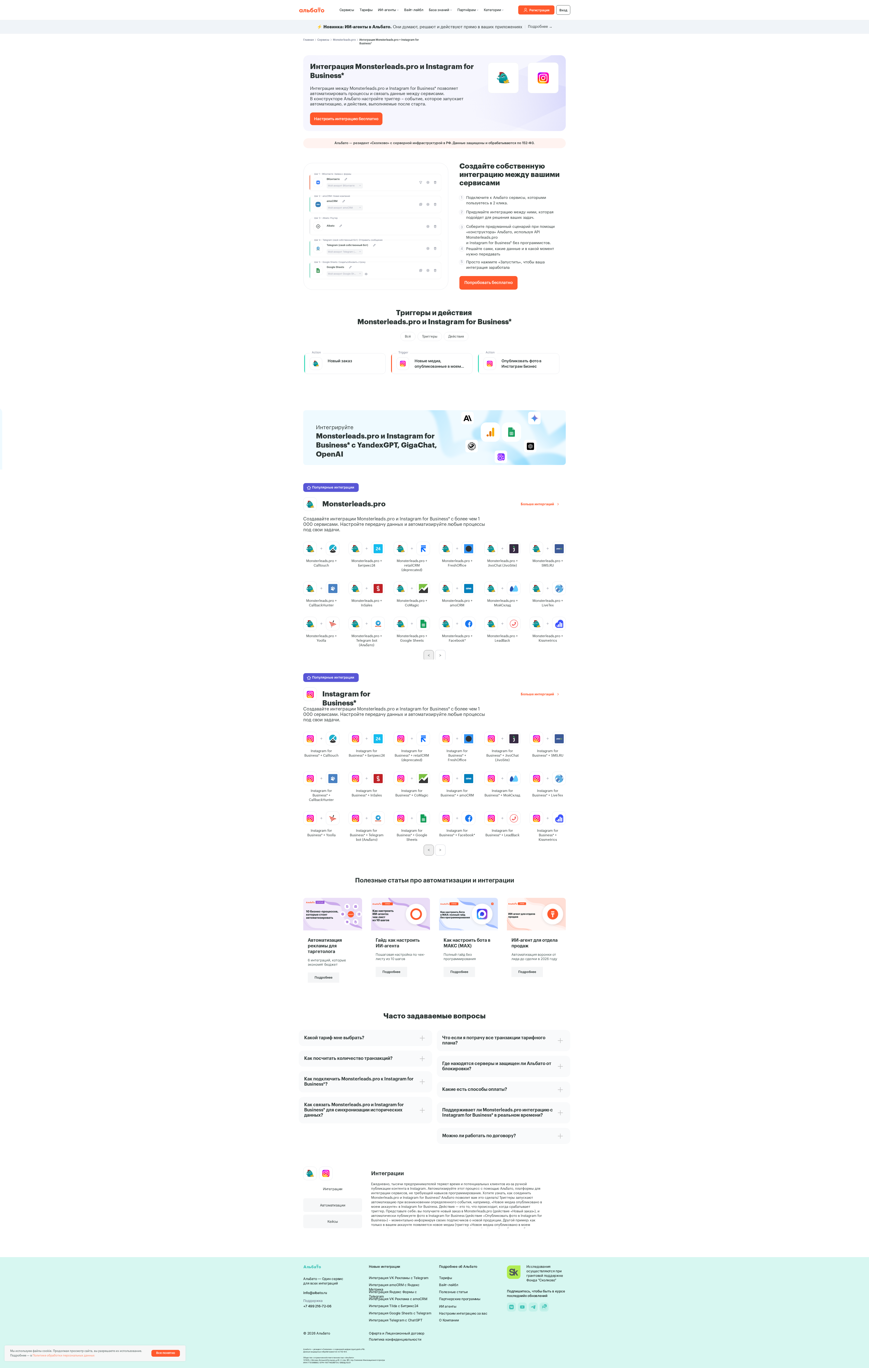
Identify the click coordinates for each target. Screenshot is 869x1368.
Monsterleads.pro (344, 39)
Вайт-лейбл (413, 10)
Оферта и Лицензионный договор (396, 1333)
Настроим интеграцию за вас (463, 1313)
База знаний (439, 10)
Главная (308, 39)
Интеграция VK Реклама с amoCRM (398, 1299)
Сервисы (346, 10)
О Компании (449, 1320)
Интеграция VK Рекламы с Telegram (398, 1278)
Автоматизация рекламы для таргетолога (325, 946)
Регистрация (539, 10)
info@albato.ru (315, 1293)
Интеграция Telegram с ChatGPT (396, 1320)
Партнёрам (466, 10)
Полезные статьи (453, 1292)
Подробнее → (540, 27)
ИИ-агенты (387, 10)
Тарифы (366, 10)
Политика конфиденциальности (395, 1339)
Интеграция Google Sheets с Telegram (400, 1313)
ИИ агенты (447, 1306)
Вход (563, 10)
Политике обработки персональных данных (64, 1355)
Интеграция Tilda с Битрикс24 (393, 1306)
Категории (492, 10)
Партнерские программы (459, 1299)
